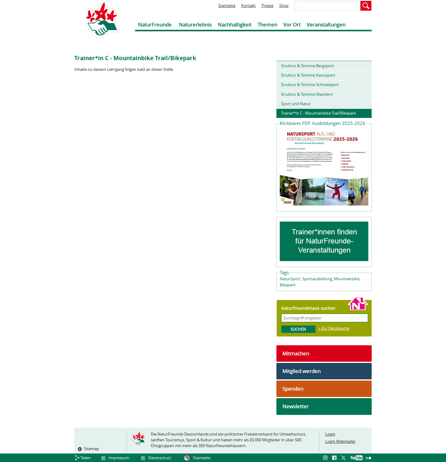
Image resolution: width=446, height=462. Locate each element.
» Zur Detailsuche (334, 328)
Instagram (326, 458)
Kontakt (248, 5)
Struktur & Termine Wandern (307, 94)
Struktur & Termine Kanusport (308, 75)
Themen (267, 24)
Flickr (369, 458)
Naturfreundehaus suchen (308, 308)
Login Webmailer (340, 441)
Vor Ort (292, 24)
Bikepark (288, 285)
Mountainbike (347, 278)
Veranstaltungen (326, 24)
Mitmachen (295, 353)
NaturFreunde (155, 24)
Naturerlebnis (195, 24)
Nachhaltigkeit (235, 24)
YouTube (356, 458)
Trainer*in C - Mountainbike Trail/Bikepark (318, 113)
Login (330, 434)
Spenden (292, 388)
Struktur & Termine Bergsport (307, 65)
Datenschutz (159, 457)
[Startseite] (97, 19)
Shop (284, 5)
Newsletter (295, 406)
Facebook (335, 458)
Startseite (226, 5)
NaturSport (290, 278)
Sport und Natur (296, 103)
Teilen (85, 457)
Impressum (119, 457)
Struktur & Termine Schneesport (310, 84)
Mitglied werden (301, 370)
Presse (267, 5)
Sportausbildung (317, 278)
